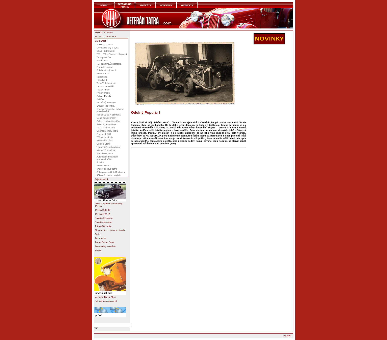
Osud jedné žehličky (107, 118)
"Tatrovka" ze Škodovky (108, 147)
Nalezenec (102, 77)
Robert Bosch (103, 165)
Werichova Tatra (105, 153)
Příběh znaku (103, 93)
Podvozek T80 (104, 134)
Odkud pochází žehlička (108, 121)
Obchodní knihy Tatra (107, 131)
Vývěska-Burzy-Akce (105, 297)
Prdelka (100, 162)
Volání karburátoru (105, 51)
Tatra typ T (102, 80)
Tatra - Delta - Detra (104, 242)
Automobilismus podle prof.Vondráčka (107, 157)
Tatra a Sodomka (103, 226)
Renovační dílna (104, 140)
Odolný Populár (104, 96)
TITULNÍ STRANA (104, 32)
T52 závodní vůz (105, 137)
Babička (100, 99)
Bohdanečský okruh (106, 70)
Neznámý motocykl (106, 102)
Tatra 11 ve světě (105, 86)
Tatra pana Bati (104, 57)
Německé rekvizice (106, 150)
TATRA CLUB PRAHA (105, 36)
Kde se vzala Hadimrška (109, 114)
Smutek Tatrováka (105, 106)
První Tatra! (102, 60)
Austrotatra (100, 238)
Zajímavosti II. (101, 179)
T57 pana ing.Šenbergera (109, 64)
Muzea (98, 250)
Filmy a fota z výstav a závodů (110, 230)
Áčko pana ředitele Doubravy (111, 172)
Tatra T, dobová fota (106, 83)
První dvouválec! (105, 67)
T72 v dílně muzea (106, 127)
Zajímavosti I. (101, 41)
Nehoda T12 (103, 73)
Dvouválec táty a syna (108, 47)
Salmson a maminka (106, 124)
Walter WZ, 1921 (105, 44)
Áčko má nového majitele (109, 175)
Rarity (98, 234)
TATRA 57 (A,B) (102, 214)
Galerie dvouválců (103, 218)
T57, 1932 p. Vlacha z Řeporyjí (112, 54)
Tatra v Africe (103, 89)
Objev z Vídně (103, 144)
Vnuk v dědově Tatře (107, 169)
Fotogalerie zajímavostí (106, 301)
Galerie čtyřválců (103, 222)
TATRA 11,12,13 (102, 210)
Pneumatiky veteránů (105, 246)
